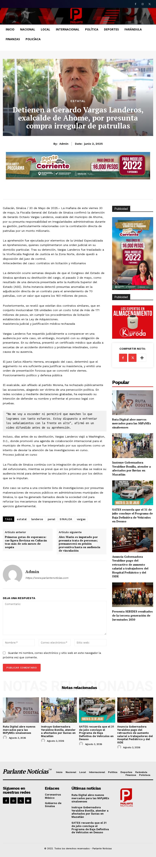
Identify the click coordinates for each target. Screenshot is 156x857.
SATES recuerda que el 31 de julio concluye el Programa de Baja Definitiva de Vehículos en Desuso (132, 515)
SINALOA (66, 519)
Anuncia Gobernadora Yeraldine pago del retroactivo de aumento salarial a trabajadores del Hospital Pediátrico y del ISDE (130, 566)
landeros (37, 519)
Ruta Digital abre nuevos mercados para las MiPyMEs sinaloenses (131, 423)
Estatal (78, 101)
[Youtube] (28, 800)
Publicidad (121, 297)
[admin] (12, 574)
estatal (22, 519)
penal (51, 519)
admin (63, 143)
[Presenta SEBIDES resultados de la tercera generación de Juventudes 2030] (132, 594)
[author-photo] (5, 737)
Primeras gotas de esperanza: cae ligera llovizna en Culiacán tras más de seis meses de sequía (26, 542)
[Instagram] (142, 4)
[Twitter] (149, 4)
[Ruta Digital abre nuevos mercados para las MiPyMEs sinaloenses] (132, 402)
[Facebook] (135, 4)
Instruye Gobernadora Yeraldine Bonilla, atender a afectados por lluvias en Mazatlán (131, 468)
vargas (81, 519)
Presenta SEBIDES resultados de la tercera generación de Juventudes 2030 (132, 615)
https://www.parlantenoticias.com (46, 577)
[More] (142, 358)
